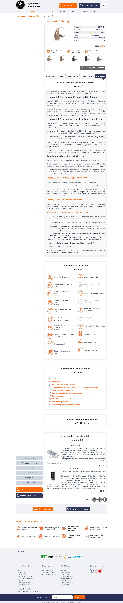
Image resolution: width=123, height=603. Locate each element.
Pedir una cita (27, 490)
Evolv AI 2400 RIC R (67, 576)
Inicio (19, 570)
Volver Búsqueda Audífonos (92, 68)
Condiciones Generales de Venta (28, 591)
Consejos (74, 11)
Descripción (50, 76)
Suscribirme (79, 597)
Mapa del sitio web (24, 585)
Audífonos (34, 11)
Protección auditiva (29, 463)
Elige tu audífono (47, 570)
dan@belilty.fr (72, 602)
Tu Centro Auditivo (90, 5)
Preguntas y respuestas (49, 574)
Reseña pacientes (87, 76)
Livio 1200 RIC (65, 572)
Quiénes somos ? (89, 11)
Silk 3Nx (63, 570)
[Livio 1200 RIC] (51, 58)
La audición (20, 11)
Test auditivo (48, 11)
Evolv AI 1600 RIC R (67, 583)
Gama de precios (23, 574)
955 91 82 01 (67, 5)
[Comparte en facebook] (104, 499)
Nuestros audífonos (29, 458)
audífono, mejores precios (20, 4)
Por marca (29, 468)
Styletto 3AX (65, 585)
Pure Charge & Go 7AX (68, 578)
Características (72, 76)
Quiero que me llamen (29, 496)
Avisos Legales (22, 587)
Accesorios (100, 76)
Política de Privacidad (24, 589)
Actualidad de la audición (25, 578)
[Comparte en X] (99, 499)
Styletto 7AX (65, 574)
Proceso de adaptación (25, 576)
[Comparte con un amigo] (94, 499)
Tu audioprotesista (24, 583)
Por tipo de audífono (29, 473)
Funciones (60, 76)
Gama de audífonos (29, 483)
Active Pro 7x (65, 580)
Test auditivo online (48, 572)
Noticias (62, 11)
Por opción (29, 478)
